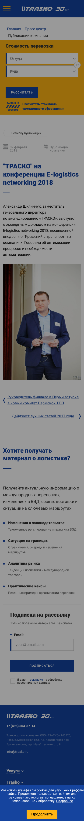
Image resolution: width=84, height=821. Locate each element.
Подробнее (64, 801)
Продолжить (42, 814)
